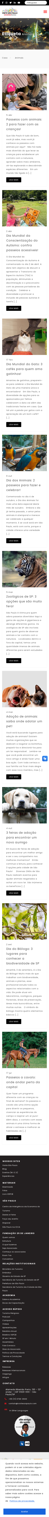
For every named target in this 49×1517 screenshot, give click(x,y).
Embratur (6, 1273)
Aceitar (24, 1511)
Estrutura (6, 1241)
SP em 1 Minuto (9, 1338)
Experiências (8, 1176)
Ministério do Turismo (12, 1269)
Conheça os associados (14, 1252)
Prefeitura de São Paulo (13, 1283)
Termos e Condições (12, 1356)
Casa (4, 57)
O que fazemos (9, 1245)
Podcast (6, 1317)
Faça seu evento (10, 1219)
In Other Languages (18, 1411)
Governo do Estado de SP (14, 1276)
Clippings (7, 1374)
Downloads (7, 1187)
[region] (24, 1488)
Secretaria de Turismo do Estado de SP (20, 1280)
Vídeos (5, 1324)
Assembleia (8, 1342)
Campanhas (8, 1320)
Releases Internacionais (13, 1370)
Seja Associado (9, 1248)
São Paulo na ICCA (11, 1227)
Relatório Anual (9, 1331)
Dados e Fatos (9, 1215)
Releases (6, 1367)
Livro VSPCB (7, 1194)
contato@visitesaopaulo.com (23, 1403)
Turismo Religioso (10, 1313)
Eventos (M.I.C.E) (10, 1172)
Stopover (6, 1223)
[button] (45, 758)
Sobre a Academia (11, 1299)
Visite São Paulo (9, 1165)
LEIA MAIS (14, 179)
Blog (4, 1169)
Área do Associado (11, 1349)
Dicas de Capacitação (13, 1303)
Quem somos (8, 1237)
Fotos (4, 1190)
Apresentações (9, 1328)
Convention (7, 1259)
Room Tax (7, 1255)
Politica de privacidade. (22, 1501)
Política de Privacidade (13, 1353)
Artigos (5, 1377)
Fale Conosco (8, 1346)
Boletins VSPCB (9, 1335)
